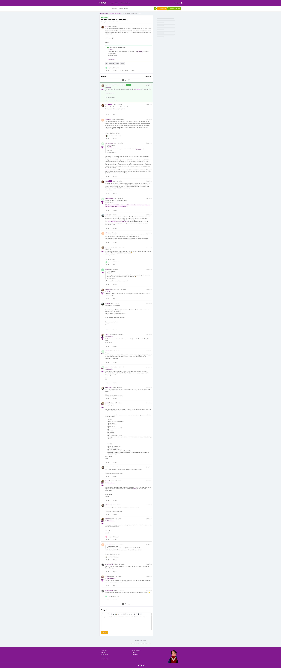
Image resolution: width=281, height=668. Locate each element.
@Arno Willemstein (111, 578)
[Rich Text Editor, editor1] (126, 622)
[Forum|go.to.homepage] (104, 8)
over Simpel (103, 650)
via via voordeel (104, 654)
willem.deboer (108, 387)
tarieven (103, 656)
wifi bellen (111, 63)
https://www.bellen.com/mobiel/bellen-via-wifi (118, 221)
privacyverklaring (136, 650)
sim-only (117, 3)
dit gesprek (139, 51)
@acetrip (109, 291)
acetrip (107, 269)
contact (134, 488)
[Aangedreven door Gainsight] (140, 641)
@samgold (109, 369)
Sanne (106, 334)
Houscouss (108, 289)
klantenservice (125, 3)
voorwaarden (135, 654)
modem (122, 63)
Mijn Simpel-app (104, 659)
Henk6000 (107, 303)
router (117, 63)
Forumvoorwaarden (134, 643)
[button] (162, 8)
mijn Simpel (177, 3)
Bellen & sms (118, 13)
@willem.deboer (110, 483)
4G (106, 63)
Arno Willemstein (109, 564)
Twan (106, 214)
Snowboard (108, 119)
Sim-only (112, 13)
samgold (107, 350)
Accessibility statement (145, 643)
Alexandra (107, 85)
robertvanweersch (109, 143)
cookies (134, 652)
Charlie (107, 402)
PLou (106, 26)
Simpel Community (104, 13)
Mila (106, 367)
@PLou (111, 49)
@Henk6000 (110, 336)
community (103, 652)
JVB (106, 232)
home (111, 3)
